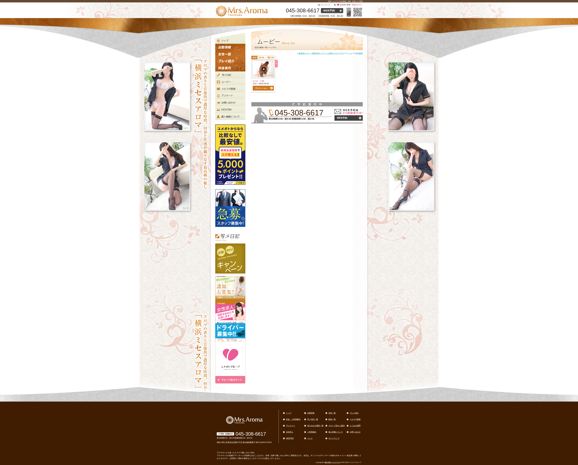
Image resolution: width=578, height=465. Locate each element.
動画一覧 (332, 419)
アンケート (290, 426)
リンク (310, 438)
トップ (288, 413)
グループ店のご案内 (336, 426)
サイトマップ (325, 5)
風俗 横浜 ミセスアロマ (333, 462)
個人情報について (335, 432)
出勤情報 (310, 413)
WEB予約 (329, 10)
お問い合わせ (355, 432)
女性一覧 (332, 413)
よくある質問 (355, 426)
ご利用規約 (311, 432)
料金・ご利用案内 (293, 419)
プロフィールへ (261, 88)
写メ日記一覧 (312, 419)
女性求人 (289, 432)
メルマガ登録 (355, 419)
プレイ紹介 (354, 413)
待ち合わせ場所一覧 (315, 426)
